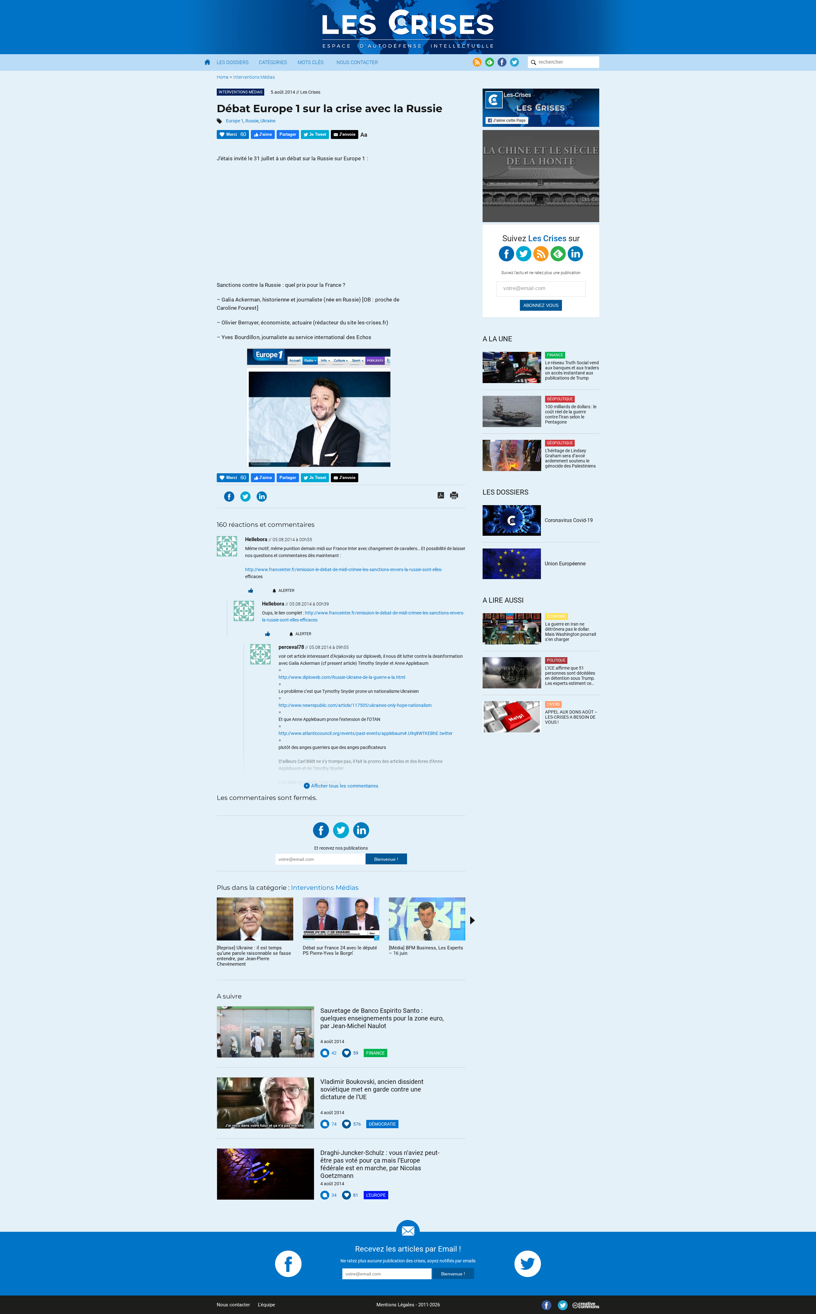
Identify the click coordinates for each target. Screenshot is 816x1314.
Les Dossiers (233, 62)
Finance (375, 1053)
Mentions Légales (395, 1305)
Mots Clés (311, 62)
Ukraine (267, 120)
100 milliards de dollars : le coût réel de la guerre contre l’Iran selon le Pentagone (570, 414)
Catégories (273, 62)
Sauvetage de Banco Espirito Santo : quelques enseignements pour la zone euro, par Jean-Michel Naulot (382, 1018)
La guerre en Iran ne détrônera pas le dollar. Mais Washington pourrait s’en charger (570, 631)
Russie (252, 120)
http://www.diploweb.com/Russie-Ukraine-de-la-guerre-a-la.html (342, 677)
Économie (556, 616)
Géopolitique (560, 399)
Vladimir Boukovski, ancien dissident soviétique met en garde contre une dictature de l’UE (372, 1089)
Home (223, 77)
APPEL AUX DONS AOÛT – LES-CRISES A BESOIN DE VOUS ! (571, 717)
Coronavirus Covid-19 (569, 520)
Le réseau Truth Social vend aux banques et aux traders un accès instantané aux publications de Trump (572, 370)
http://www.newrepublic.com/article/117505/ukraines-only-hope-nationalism (355, 705)
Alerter (286, 590)
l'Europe (376, 1195)
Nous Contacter (357, 62)
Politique (556, 660)
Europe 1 (235, 120)
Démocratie (382, 1124)
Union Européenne (565, 564)
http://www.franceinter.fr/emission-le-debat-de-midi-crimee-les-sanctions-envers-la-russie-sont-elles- (343, 569)
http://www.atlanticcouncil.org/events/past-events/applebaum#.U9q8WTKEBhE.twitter (366, 733)
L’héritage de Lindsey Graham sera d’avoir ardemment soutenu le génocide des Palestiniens (570, 458)
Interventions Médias (254, 77)
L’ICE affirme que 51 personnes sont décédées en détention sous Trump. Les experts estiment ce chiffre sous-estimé (570, 675)
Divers (553, 704)
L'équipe (266, 1305)
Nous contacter (233, 1305)
